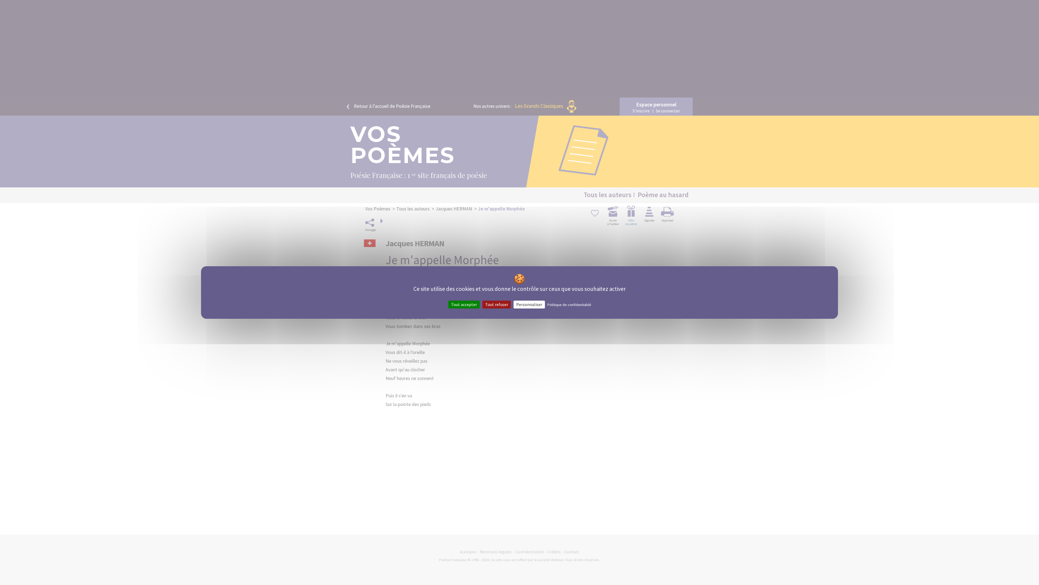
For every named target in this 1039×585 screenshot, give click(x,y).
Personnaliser (529, 304)
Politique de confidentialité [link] (569, 304)
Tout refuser (496, 304)
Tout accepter (464, 304)
